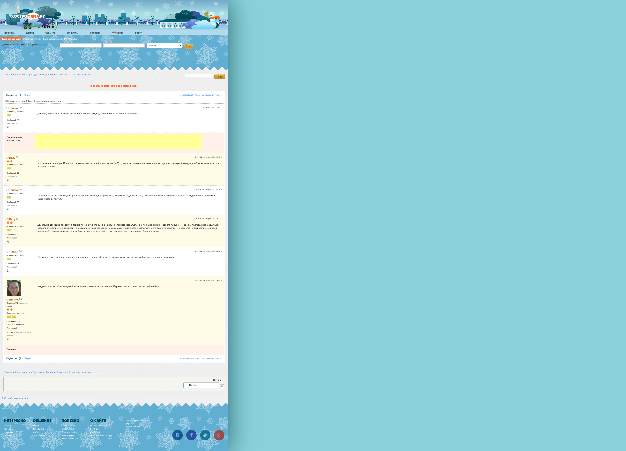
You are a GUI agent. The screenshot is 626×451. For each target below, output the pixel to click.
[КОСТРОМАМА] (33, 18)
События (50, 33)
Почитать (9, 33)
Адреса (30, 33)
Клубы (36, 432)
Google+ (219, 435)
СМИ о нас (95, 432)
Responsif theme (137, 421)
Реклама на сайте (98, 426)
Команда (94, 429)
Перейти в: (218, 380)
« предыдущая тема (190, 95)
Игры (120, 33)
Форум (138, 33)
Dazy (12, 157)
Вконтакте (177, 435)
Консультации (67, 429)
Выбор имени (67, 435)
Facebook (191, 435)
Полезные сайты (69, 432)
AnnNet (14, 299)
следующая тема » (211, 95)
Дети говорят (39, 435)
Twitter (205, 435)
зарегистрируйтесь (12, 47)
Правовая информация (101, 435)
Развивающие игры (70, 439)
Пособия (95, 33)
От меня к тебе (68, 426)
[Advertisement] (118, 141)
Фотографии (38, 429)
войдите (43, 44)
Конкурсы (72, 33)
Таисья (13, 108)
